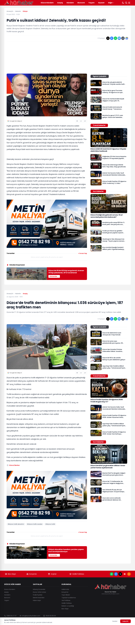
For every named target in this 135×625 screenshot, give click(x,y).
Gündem (70, 3)
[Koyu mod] (123, 3)
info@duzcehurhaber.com (31, 616)
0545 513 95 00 (51, 616)
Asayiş (60, 3)
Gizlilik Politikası (78, 574)
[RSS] (129, 574)
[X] (120, 574)
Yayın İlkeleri (66, 595)
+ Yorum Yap (82, 253)
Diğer (110, 3)
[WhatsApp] (111, 574)
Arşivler (54, 574)
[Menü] (129, 2)
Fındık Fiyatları (37, 595)
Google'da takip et (15, 121)
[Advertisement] (67, 57)
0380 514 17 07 (12, 616)
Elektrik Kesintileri (38, 598)
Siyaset (101, 3)
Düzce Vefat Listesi (39, 592)
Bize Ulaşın (12, 574)
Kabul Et (125, 621)
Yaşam (91, 3)
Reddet (114, 621)
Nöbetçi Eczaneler (39, 589)
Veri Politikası (66, 600)
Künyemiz (33, 574)
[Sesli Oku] (77, 121)
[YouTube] (124, 574)
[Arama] (126, 3)
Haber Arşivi (37, 600)
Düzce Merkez (14, 465)
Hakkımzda (65, 589)
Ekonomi (81, 3)
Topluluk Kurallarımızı (69, 598)
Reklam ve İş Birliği (68, 606)
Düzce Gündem (47, 3)
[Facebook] (116, 574)
